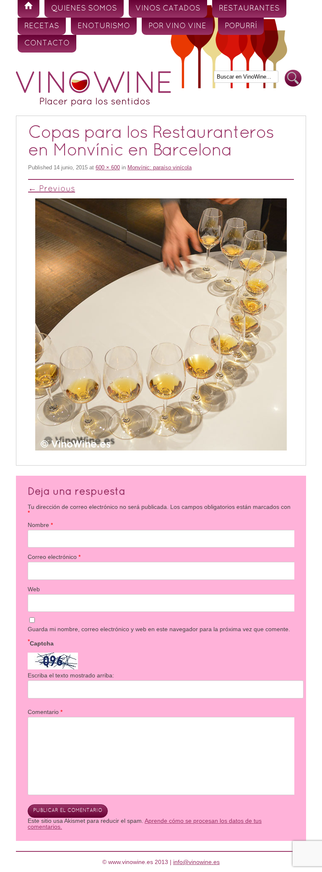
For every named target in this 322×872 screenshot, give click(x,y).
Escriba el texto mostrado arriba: (71, 675)
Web (34, 589)
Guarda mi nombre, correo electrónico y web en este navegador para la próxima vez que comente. (159, 629)
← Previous (51, 189)
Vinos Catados (167, 8)
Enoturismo (104, 26)
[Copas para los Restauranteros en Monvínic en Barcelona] (161, 324)
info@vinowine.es (196, 862)
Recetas (41, 26)
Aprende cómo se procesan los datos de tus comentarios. (145, 823)
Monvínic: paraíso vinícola (159, 167)
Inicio (28, 9)
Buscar (293, 78)
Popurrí (241, 26)
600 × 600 (108, 167)
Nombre (40, 525)
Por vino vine (177, 26)
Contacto (47, 43)
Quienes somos (84, 8)
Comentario (45, 712)
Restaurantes (249, 8)
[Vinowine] (93, 104)
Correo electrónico (54, 556)
